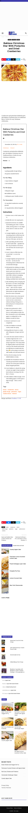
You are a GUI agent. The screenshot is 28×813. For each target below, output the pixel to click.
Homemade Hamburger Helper (19, 727)
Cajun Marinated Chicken (12, 683)
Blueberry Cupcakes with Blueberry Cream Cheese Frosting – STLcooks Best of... (17, 670)
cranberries (11, 389)
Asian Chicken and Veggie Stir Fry (6, 712)
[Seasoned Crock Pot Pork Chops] (3, 642)
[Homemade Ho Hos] (3, 656)
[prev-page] (2, 592)
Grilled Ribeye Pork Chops (16, 662)
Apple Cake (7, 680)
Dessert (18, 39)
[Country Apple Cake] (5, 551)
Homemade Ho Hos (15, 655)
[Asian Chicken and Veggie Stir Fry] (7, 706)
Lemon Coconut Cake (16, 578)
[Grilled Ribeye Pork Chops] (3, 664)
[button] (2, 33)
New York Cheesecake (16, 585)
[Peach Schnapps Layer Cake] (5, 568)
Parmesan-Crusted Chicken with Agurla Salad (20, 713)
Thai (3, 725)
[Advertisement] (14, 16)
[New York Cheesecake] (5, 590)
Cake (3, 553)
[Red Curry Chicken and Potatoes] (7, 722)
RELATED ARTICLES (6, 545)
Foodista (14, 398)
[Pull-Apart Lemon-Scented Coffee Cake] (5, 561)
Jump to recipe (5, 63)
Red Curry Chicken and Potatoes (9, 771)
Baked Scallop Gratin (11, 687)
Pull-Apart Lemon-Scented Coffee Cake (20, 752)
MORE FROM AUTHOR (18, 545)
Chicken (3, 710)
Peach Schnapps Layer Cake (18, 564)
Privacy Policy (5, 785)
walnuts (14, 393)
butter (4, 389)
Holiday (7, 36)
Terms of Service (6, 787)
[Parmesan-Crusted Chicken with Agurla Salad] (21, 706)
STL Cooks (19, 144)
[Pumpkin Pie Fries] (5, 575)
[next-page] (5, 592)
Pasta (16, 725)
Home (2, 36)
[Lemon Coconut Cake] (5, 582)
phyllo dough (6, 391)
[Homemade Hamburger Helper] (21, 722)
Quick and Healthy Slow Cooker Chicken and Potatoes (7, 538)
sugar (19, 391)
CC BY (19, 398)
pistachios (14, 391)
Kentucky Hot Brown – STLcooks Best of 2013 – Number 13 (21, 538)
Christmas (12, 36)
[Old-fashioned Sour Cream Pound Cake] (3, 649)
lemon (16, 389)
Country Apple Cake (15, 549)
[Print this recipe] (3, 138)
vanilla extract (7, 393)
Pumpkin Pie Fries (15, 571)
